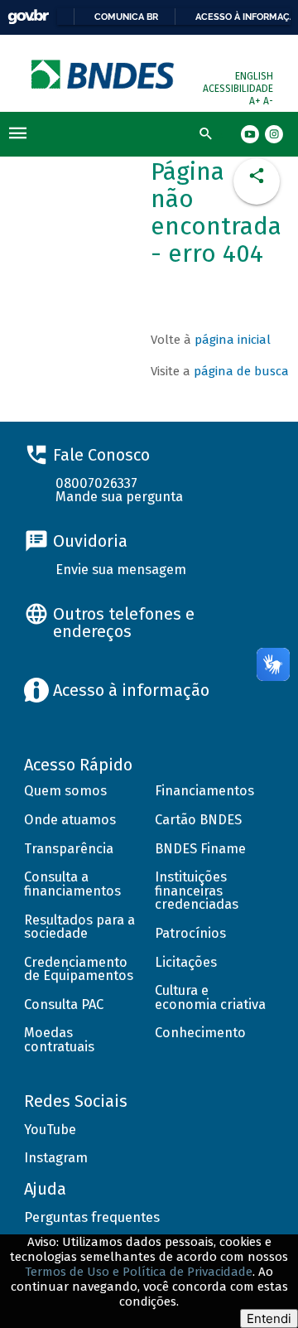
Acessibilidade (238, 88)
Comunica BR (126, 17)
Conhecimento (200, 1033)
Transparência (68, 849)
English (254, 76)
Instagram (56, 1158)
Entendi (269, 1318)
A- (268, 101)
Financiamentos (204, 791)
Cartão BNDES (198, 820)
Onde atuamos (70, 820)
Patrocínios (190, 933)
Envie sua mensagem (120, 569)
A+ (256, 101)
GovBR (28, 17)
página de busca (241, 371)
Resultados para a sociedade (79, 927)
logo (103, 74)
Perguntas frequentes (92, 1217)
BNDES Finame (200, 849)
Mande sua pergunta (119, 497)
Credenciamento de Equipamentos (78, 969)
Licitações (186, 962)
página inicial (233, 339)
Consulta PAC (63, 1004)
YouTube (50, 1129)
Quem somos (65, 791)
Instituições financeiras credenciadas (196, 890)
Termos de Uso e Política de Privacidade (138, 1271)
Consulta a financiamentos (72, 884)
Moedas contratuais (59, 1040)
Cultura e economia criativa (210, 997)
